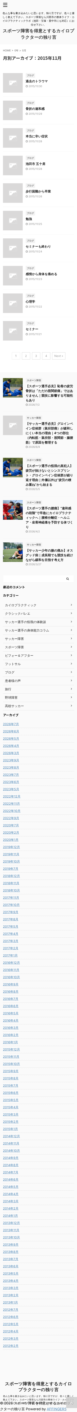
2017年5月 (10, 926)
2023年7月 (11, 775)
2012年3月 (11, 1338)
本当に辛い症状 (37, 136)
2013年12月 (11, 1223)
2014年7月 (10, 1172)
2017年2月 (10, 948)
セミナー (32, 329)
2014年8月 (11, 1165)
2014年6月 (11, 1179)
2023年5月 (11, 789)
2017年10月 (11, 905)
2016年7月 (10, 999)
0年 (16, 50)
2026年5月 (11, 738)
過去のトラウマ (37, 81)
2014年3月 (11, 1201)
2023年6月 (11, 782)
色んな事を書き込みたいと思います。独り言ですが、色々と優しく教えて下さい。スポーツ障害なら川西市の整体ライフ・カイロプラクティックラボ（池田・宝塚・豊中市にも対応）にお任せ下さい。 (38, 1400)
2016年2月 (11, 1035)
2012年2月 (11, 1346)
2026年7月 (11, 724)
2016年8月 (11, 991)
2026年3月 (11, 753)
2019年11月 (11, 854)
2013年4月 (11, 1281)
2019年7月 (10, 869)
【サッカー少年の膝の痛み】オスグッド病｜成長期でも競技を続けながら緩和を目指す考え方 (49, 555)
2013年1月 (10, 1302)
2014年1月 (10, 1216)
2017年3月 (10, 941)
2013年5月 (11, 1273)
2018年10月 (11, 890)
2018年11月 (11, 883)
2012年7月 (10, 1310)
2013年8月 (11, 1252)
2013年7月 (10, 1259)
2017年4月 (10, 934)
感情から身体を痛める (41, 274)
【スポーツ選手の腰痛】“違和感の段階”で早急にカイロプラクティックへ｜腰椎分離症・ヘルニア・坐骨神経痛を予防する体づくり (49, 517)
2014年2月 (11, 1208)
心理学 (30, 301)
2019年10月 (11, 861)
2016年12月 (11, 963)
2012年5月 (11, 1324)
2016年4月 (11, 1020)
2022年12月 (12, 796)
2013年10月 (11, 1237)
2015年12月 (11, 1049)
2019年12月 (11, 847)
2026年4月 (11, 746)
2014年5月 (11, 1187)
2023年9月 (11, 760)
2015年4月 (11, 1107)
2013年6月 (11, 1266)
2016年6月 (11, 1006)
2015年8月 (11, 1078)
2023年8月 (11, 767)
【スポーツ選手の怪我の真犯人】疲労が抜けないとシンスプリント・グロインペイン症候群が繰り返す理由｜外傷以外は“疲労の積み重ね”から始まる (49, 475)
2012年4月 (11, 1331)
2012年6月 (11, 1317)
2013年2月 (11, 1295)
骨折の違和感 (35, 109)
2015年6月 (11, 1093)
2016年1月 (10, 1042)
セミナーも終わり (38, 246)
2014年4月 (11, 1194)
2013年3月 (11, 1288)
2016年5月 (11, 1013)
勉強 (29, 219)
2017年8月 (10, 919)
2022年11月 (11, 804)
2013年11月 (11, 1230)
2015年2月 (11, 1122)
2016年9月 (11, 984)
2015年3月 (11, 1114)
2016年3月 (11, 1028)
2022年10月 (12, 811)
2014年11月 (11, 1143)
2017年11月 (11, 898)
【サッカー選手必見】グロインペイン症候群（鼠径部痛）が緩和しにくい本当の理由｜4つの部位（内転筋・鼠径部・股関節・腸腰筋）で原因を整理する (49, 433)
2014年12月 (11, 1136)
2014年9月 (11, 1158)
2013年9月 (11, 1245)
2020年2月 (11, 832)
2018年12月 (11, 876)
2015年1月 (10, 1129)
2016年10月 (11, 977)
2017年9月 (10, 912)
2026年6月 (11, 731)
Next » (58, 356)
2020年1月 (11, 840)
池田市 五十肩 (35, 164)
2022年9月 (11, 818)
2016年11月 (11, 970)
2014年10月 (11, 1151)
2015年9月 (11, 1071)
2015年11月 (11, 1057)
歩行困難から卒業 (38, 191)
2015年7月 (10, 1085)
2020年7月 (11, 825)
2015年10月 (11, 1064)
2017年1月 (10, 955)
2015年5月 (11, 1100)
